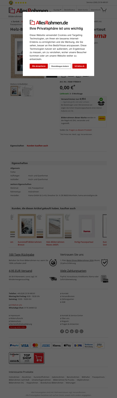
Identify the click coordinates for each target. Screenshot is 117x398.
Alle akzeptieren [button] (39, 66)
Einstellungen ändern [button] (60, 66)
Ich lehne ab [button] (79, 66)
